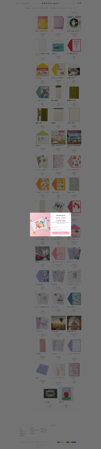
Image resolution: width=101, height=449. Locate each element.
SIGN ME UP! (61, 233)
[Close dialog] (70, 213)
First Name (54, 225)
